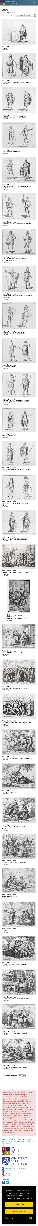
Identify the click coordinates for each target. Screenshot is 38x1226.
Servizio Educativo (10, 1171)
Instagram (7, 1173)
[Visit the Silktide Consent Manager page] (30, 1218)
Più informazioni (34, 47)
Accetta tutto (19, 1204)
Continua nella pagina (9, 1076)
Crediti (28, 1141)
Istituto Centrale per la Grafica (12, 1139)
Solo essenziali (19, 1211)
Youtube (7, 1175)
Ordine (12, 15)
